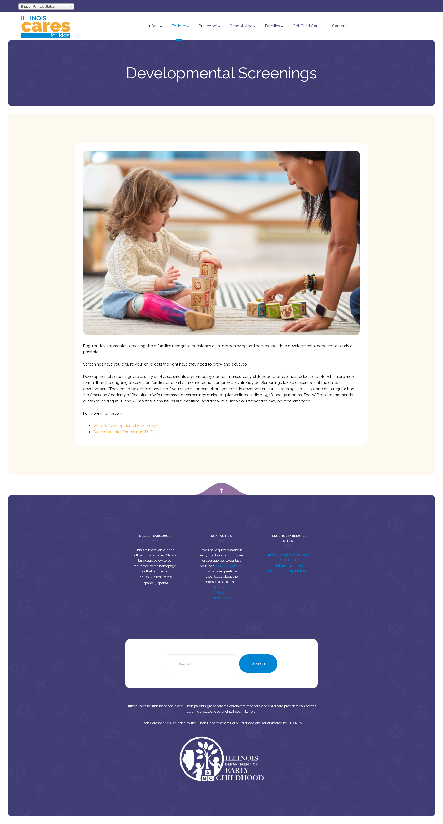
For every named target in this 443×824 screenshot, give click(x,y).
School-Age (241, 26)
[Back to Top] (221, 491)
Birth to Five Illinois (288, 566)
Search (258, 663)
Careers (339, 26)
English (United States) (154, 577)
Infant (153, 26)
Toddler (179, 26)
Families (272, 26)
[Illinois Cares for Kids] (45, 26)
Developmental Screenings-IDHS (123, 432)
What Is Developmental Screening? (125, 425)
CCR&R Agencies (229, 566)
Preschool (207, 26)
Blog (221, 592)
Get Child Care (306, 26)
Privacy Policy (221, 598)
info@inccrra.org (220, 587)
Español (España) (155, 583)
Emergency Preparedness (288, 571)
